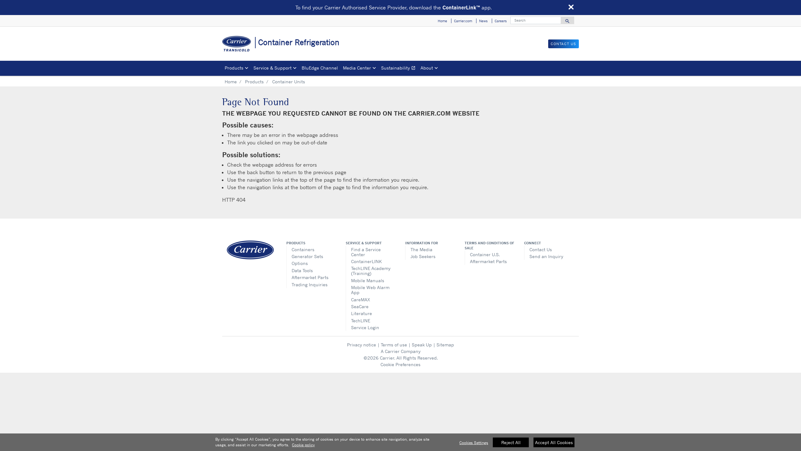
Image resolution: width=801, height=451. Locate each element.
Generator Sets (307, 256)
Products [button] (234, 67)
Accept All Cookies (554, 442)
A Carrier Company (401, 351)
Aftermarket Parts (310, 277)
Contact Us (540, 249)
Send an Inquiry (546, 256)
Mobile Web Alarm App (370, 290)
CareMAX (360, 299)
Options (300, 263)
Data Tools (302, 270)
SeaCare (360, 306)
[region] (400, 442)
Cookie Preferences (400, 364)
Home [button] (442, 21)
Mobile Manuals (367, 280)
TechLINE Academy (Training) (370, 271)
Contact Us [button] (563, 44)
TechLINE (360, 320)
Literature (361, 313)
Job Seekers (423, 256)
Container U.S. (485, 254)
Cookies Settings (473, 442)
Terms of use (394, 344)
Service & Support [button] (272, 67)
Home (231, 81)
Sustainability (399, 68)
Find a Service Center (366, 252)
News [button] (483, 21)
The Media (421, 249)
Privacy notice (361, 344)
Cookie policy (303, 445)
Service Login (365, 327)
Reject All (511, 442)
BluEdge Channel (320, 67)
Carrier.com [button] (463, 21)
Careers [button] (501, 21)
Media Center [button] (357, 67)
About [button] (427, 67)
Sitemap (445, 344)
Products (254, 81)
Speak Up (422, 344)
